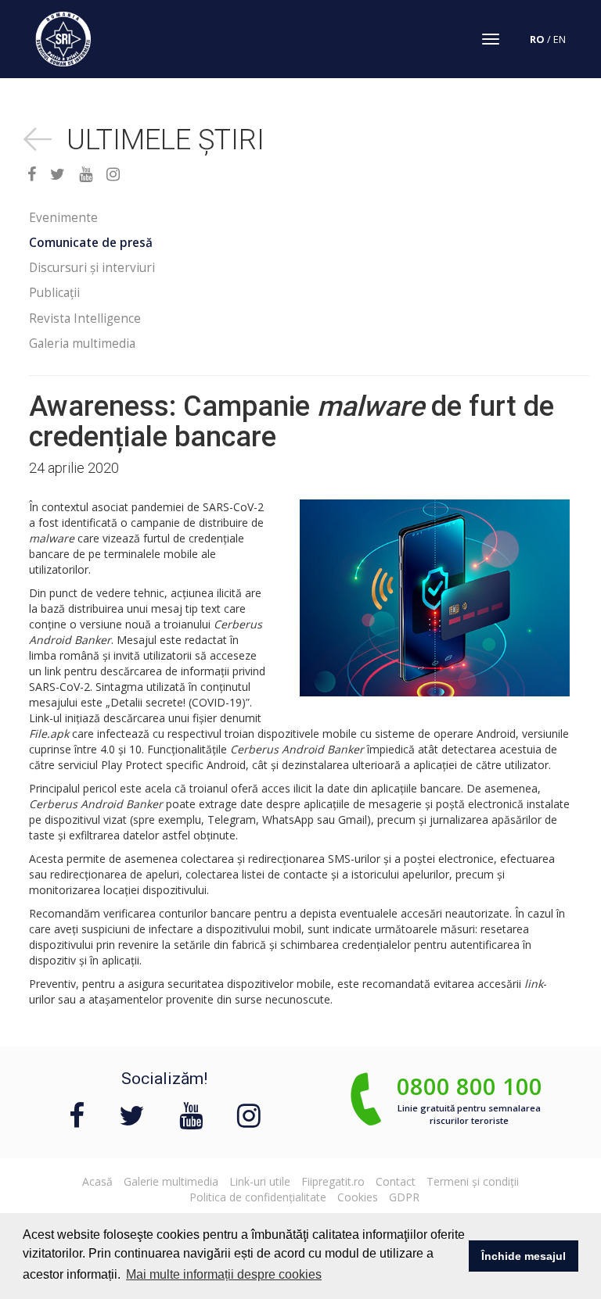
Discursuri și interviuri (92, 267)
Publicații (54, 292)
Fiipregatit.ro (333, 1181)
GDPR (404, 1197)
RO (537, 39)
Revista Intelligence (85, 318)
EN (559, 39)
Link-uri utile (259, 1181)
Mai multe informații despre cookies (224, 1274)
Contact (396, 1181)
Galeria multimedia (82, 343)
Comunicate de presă (91, 242)
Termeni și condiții (472, 1181)
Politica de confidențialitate (257, 1197)
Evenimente (63, 217)
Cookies (357, 1197)
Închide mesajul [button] (523, 1256)
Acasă (97, 1181)
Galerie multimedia (171, 1181)
